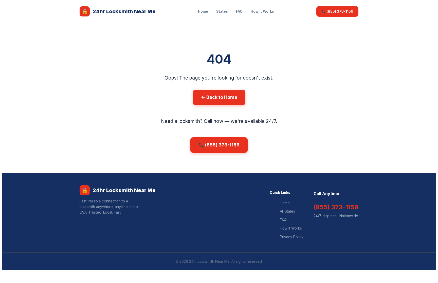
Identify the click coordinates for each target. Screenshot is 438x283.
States (222, 11)
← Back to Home (219, 97)
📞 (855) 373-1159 (337, 11)
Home (203, 11)
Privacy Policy (291, 237)
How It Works (262, 11)
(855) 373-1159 (336, 207)
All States (287, 211)
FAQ (239, 11)
